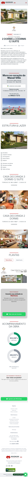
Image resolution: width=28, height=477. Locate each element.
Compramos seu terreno (14, 419)
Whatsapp (14, 429)
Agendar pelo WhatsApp (15, 399)
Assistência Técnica (14, 420)
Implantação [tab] (19, 260)
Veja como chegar (13, 441)
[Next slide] (25, 140)
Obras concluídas (14, 411)
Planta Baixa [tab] (9, 260)
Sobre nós (14, 410)
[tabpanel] (14, 275)
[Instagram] (7, 466)
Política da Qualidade (14, 423)
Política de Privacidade (14, 422)
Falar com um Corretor (15, 314)
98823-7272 (14, 96)
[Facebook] (9, 466)
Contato (14, 417)
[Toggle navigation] (26, 3)
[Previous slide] (2, 140)
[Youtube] (12, 466)
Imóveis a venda (14, 408)
